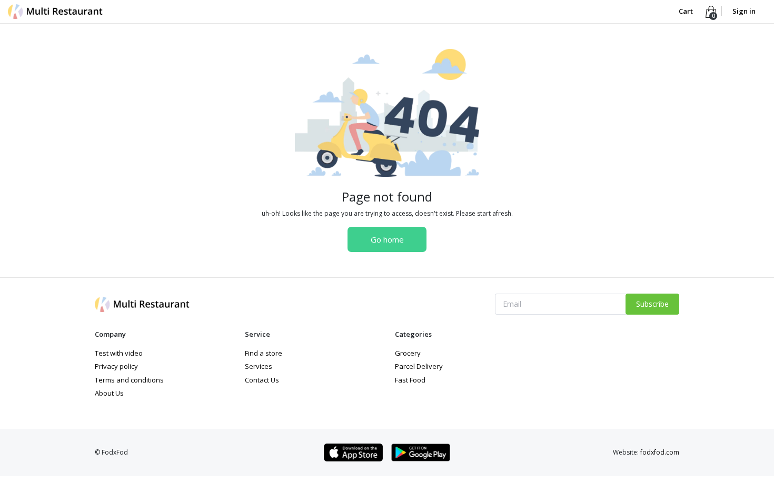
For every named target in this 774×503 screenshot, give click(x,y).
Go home (387, 239)
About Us (109, 393)
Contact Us (262, 380)
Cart (686, 11)
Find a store (263, 353)
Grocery (408, 353)
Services (258, 366)
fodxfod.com (659, 452)
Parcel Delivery (419, 366)
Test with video (119, 353)
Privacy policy (116, 366)
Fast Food (410, 380)
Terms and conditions (129, 380)
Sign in (744, 11)
